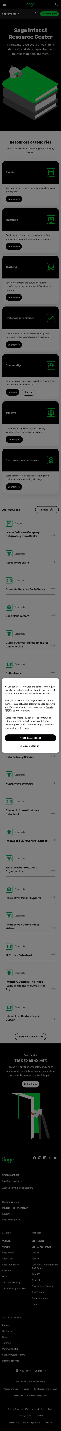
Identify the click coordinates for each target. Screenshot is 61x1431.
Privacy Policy (22, 710)
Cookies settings (29, 746)
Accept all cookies (30, 737)
